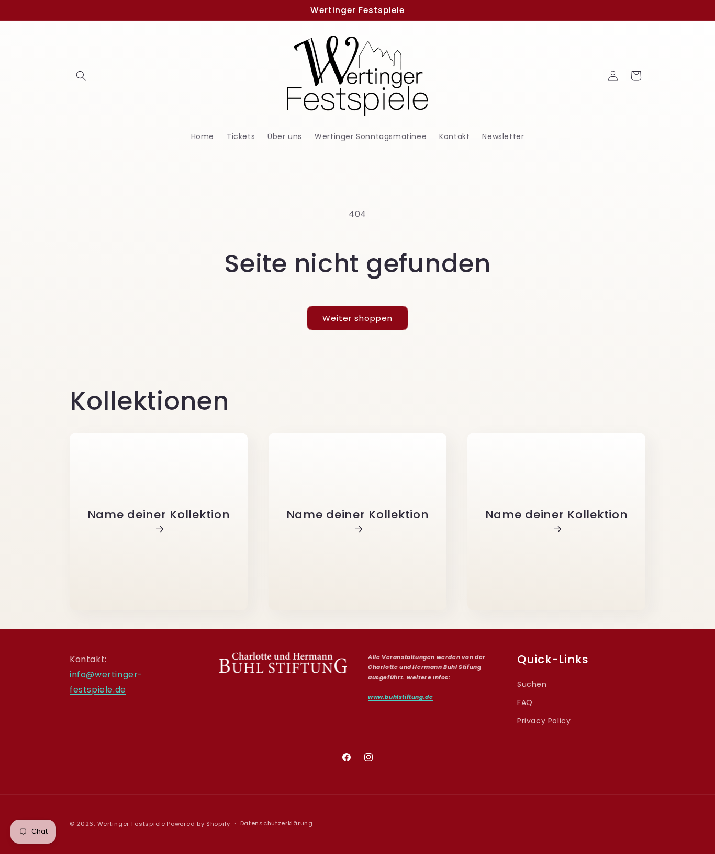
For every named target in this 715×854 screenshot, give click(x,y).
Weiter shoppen (357, 318)
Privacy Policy (544, 720)
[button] (81, 75)
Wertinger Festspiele (131, 824)
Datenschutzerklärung (276, 823)
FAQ (525, 702)
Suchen (532, 684)
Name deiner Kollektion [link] (158, 515)
